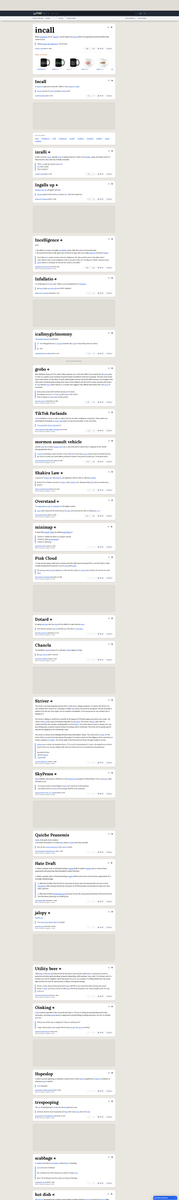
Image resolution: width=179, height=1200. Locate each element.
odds (59, 190)
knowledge (63, 250)
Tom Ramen (45, 293)
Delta (37, 779)
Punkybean (45, 199)
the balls (54, 288)
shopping (43, 37)
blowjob (83, 284)
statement (56, 506)
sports (70, 868)
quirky (72, 842)
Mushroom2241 (51, 851)
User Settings (142, 18)
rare (43, 1081)
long (56, 624)
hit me (45, 654)
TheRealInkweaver (49, 1116)
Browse (48, 18)
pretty (53, 570)
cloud (39, 573)
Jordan (42, 49)
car (42, 918)
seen (80, 1079)
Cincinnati (42, 886)
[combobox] (92, 13)
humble (87, 157)
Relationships (71, 18)
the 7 (96, 511)
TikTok (37, 418)
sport (70, 876)
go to (75, 37)
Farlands (55, 425)
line (73, 454)
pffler (44, 901)
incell (54, 138)
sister (68, 511)
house (39, 86)
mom (41, 654)
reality (74, 566)
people (53, 1015)
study (102, 735)
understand (41, 506)
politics (52, 740)
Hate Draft (38, 901)
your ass (44, 190)
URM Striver (44, 762)
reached (41, 425)
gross (75, 1173)
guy (45, 722)
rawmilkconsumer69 (47, 1090)
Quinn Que (47, 267)
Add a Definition (130, 18)
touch (66, 566)
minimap (37, 546)
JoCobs (45, 1182)
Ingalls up (37, 199)
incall (36, 49)
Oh (38, 167)
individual (44, 624)
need (74, 343)
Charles (39, 194)
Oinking (37, 1032)
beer (41, 973)
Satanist (42, 174)
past (48, 288)
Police (37, 1012)
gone (78, 722)
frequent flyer (72, 779)
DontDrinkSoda (45, 1032)
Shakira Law (38, 489)
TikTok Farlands (39, 430)
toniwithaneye (47, 577)
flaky (65, 1163)
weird (57, 421)
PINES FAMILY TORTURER (52, 430)
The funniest (39, 339)
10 (38, 991)
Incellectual (63, 138)
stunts (55, 922)
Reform (58, 478)
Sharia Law (48, 478)
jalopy (36, 926)
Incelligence (45, 138)
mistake (93, 478)
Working (38, 190)
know (56, 539)
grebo (37, 401)
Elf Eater (45, 515)
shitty (38, 918)
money (82, 570)
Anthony (39, 744)
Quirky (37, 840)
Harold (40, 757)
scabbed (39, 1163)
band (66, 394)
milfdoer (49, 353)
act (39, 1107)
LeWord (44, 546)
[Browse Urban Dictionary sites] (39, 13)
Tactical (40, 454)
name (49, 157)
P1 (38, 343)
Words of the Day (38, 18)
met (60, 164)
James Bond (48, 922)
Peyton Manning (59, 894)
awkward (92, 253)
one (50, 284)
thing (77, 1112)
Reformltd (46, 489)
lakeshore (46, 995)
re (104, 563)
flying (69, 650)
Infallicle (99, 138)
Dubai (63, 482)
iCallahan (38, 141)
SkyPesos (37, 793)
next (65, 1107)
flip (78, 650)
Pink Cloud (38, 577)
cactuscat (43, 401)
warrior (84, 454)
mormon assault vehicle (41, 461)
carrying (59, 343)
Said (60, 421)
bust (36, 1018)
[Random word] (136, 13)
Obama (45, 755)
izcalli (36, 174)
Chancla (37, 659)
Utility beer (38, 995)
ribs (65, 194)
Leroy (39, 511)
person (46, 339)
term (42, 447)
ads (48, 44)
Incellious (80, 138)
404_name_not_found (48, 793)
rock (38, 385)
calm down (79, 629)
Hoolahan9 (43, 96)
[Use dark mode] (144, 13)
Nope (45, 988)
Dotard (37, 633)
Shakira (73, 482)
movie (64, 847)
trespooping (38, 1116)
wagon (56, 447)
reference (54, 44)
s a (42, 164)
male (59, 157)
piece (62, 842)
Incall (36, 96)
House (71, 86)
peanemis (53, 847)
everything (66, 532)
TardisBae (44, 659)
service (52, 91)
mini (60, 447)
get (54, 629)
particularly (54, 1163)
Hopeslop (37, 1090)
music (106, 374)
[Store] (140, 13)
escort (55, 37)
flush (66, 1112)
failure (76, 724)
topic (48, 506)
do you (51, 539)
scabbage (38, 1182)
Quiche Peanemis (40, 851)
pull (42, 922)
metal (52, 397)
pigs (79, 1027)
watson (42, 926)
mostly (47, 532)
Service (39, 91)
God (56, 394)
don (46, 257)
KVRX (51, 461)
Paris (64, 786)
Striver (37, 762)
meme (39, 262)
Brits (92, 482)
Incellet (72, 138)
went (41, 288)
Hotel (77, 86)
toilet (56, 1107)
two (57, 194)
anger (88, 868)
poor (106, 779)
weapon (48, 650)
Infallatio (37, 293)
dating (106, 253)
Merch (110, 49)
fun (45, 737)
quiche (47, 847)
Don (38, 1168)
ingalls (107, 138)
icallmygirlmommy (40, 353)
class (73, 709)
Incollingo (90, 138)
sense (82, 624)
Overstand (38, 515)
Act (36, 284)
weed (73, 1027)
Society (61, 18)
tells (52, 532)
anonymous (44, 633)
